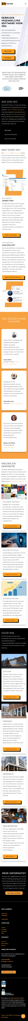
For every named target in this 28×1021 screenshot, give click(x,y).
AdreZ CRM (7, 51)
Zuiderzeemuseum (9, 447)
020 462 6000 (6, 959)
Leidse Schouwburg (16, 403)
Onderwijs (4, 931)
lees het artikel (10, 620)
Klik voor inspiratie (11, 526)
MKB (2, 933)
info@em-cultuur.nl (8, 961)
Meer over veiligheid (11, 574)
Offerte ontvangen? (9, 972)
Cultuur (3, 927)
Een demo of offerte (14, 893)
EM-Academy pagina (16, 481)
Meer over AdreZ (11, 235)
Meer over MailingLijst (13, 277)
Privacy (3, 1015)
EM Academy (4, 943)
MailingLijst (7, 58)
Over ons (3, 941)
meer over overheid (11, 749)
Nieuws (3, 945)
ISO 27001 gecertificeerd (18, 114)
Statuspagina (4, 1017)
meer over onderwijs (12, 801)
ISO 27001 (9, 1015)
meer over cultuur (11, 697)
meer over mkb (10, 856)
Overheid (3, 929)
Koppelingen (4, 919)
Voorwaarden (16, 1015)
